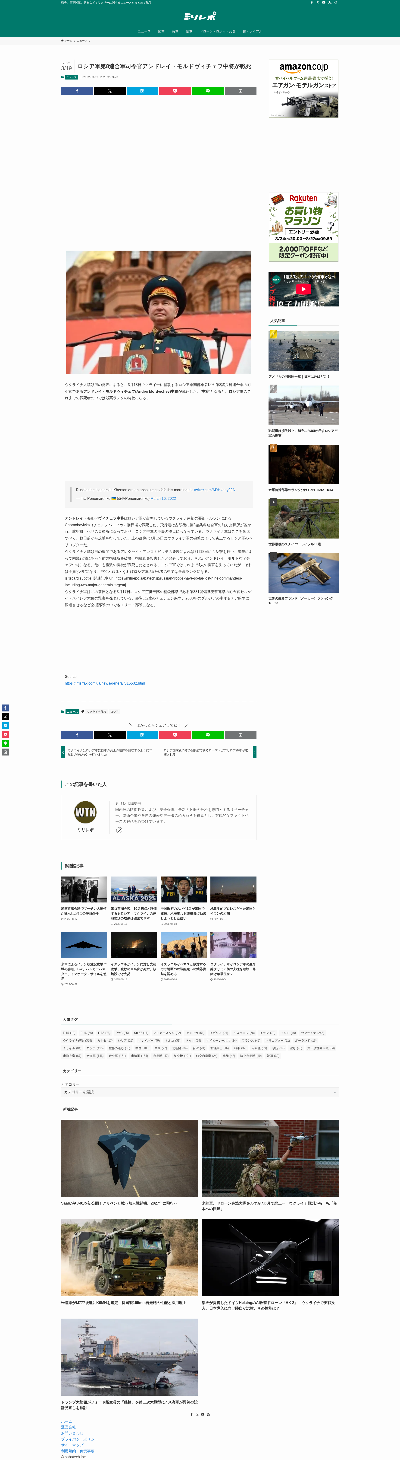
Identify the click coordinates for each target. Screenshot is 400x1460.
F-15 (69, 1033)
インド (288, 1033)
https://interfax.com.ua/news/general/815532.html (105, 683)
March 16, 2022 (163, 498)
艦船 (229, 1056)
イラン (267, 1033)
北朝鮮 (180, 1048)
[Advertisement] (158, 169)
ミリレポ (85, 830)
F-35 (104, 1033)
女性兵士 (219, 1048)
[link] (119, 830)
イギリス (219, 1033)
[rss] (330, 2)
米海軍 (95, 1056)
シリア (125, 1040)
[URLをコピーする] (240, 91)
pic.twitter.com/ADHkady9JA (211, 490)
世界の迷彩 (119, 1048)
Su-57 (141, 1033)
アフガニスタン (167, 1033)
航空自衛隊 (206, 1056)
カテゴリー (70, 1084)
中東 (161, 1048)
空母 (296, 1048)
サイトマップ (72, 1445)
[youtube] (324, 2)
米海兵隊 (72, 1056)
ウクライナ (312, 1033)
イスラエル (244, 1033)
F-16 (87, 1033)
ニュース (71, 77)
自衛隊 (161, 1056)
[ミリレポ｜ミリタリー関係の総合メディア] (200, 16)
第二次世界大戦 (321, 1048)
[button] (77, 91)
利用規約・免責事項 (77, 1451)
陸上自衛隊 (251, 1056)
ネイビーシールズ (221, 1040)
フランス (251, 1040)
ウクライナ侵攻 (96, 711)
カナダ (104, 1040)
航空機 (182, 1056)
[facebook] (312, 2)
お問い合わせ (72, 1433)
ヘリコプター (278, 1040)
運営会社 (68, 1427)
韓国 (273, 1056)
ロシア (114, 711)
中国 (142, 1048)
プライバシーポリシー (79, 1439)
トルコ (172, 1040)
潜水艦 (259, 1048)
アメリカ (195, 1033)
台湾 (199, 1048)
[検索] (336, 2)
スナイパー (149, 1040)
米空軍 (117, 1056)
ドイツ (193, 1040)
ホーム (66, 1421)
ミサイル (72, 1048)
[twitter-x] (318, 2)
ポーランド (305, 1040)
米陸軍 (139, 1056)
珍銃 (278, 1048)
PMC (122, 1033)
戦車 (240, 1048)
